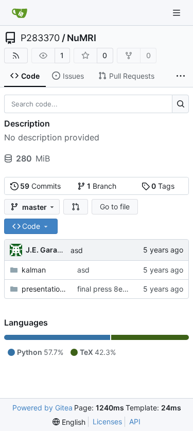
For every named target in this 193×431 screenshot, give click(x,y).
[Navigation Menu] (177, 12)
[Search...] (180, 104)
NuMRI (81, 38)
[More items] (180, 76)
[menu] (68, 422)
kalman (34, 269)
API (135, 421)
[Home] (19, 13)
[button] (75, 206)
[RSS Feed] (16, 55)
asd (77, 250)
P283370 (40, 38)
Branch (101, 186)
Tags (162, 186)
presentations (44, 288)
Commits (40, 186)
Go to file (115, 206)
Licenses (107, 421)
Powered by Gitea (42, 407)
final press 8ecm (105, 288)
